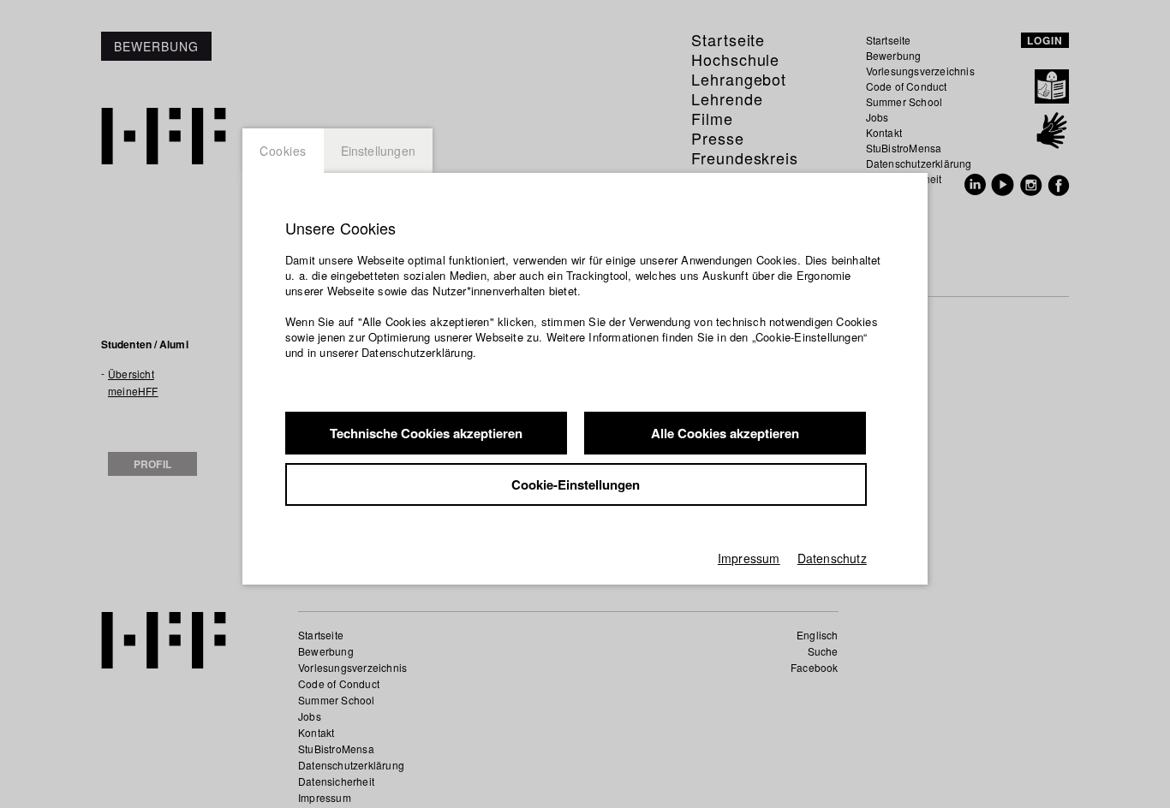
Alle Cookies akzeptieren (725, 433)
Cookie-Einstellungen (575, 484)
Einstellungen (378, 150)
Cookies (283, 150)
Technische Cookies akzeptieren (426, 433)
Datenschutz (832, 558)
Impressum (749, 558)
